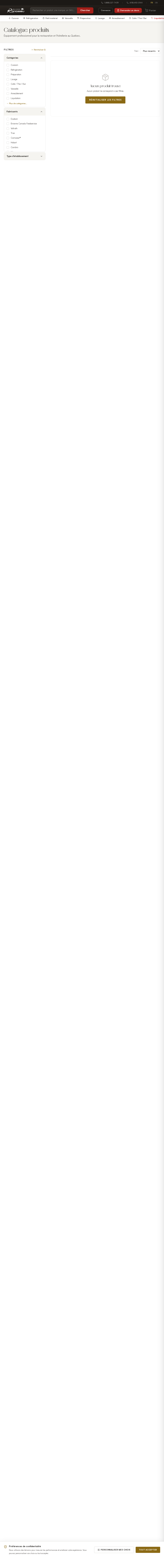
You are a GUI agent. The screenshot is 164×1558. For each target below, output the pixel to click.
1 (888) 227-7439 (111, 3)
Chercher (85, 10)
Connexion (106, 10)
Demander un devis (129, 10)
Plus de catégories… (18, 103)
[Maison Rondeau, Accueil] (15, 10)
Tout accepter (148, 1550)
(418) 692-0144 (136, 3)
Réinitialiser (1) (39, 50)
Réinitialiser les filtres (105, 100)
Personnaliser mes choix (115, 1550)
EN (156, 3)
